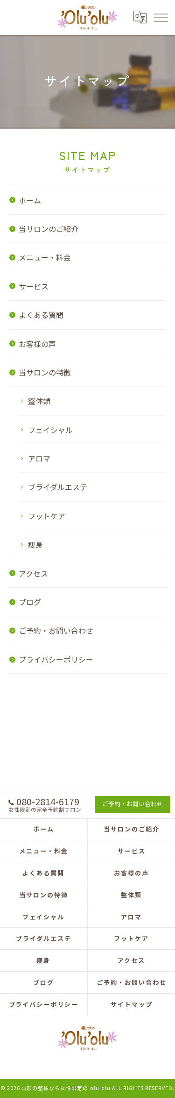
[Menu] (160, 17)
